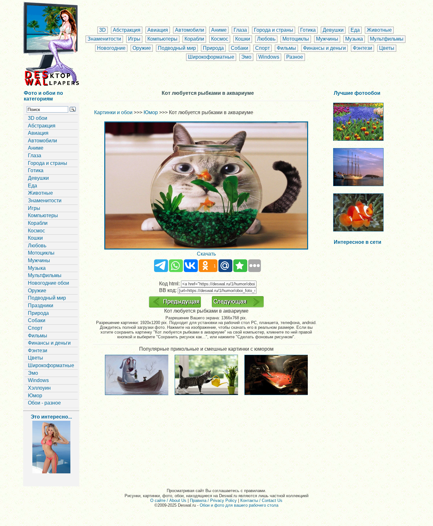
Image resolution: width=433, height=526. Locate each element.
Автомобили (189, 30)
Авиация (157, 30)
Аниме (219, 30)
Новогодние (111, 48)
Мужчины (327, 39)
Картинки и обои (113, 112)
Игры (134, 39)
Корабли (194, 39)
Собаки (239, 48)
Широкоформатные (211, 57)
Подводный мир (177, 48)
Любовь (266, 39)
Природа (213, 48)
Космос (219, 39)
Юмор (35, 395)
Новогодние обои (48, 283)
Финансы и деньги (324, 48)
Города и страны (273, 30)
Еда (355, 30)
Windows (268, 57)
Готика (308, 30)
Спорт (262, 48)
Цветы (386, 48)
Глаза (240, 30)
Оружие (141, 48)
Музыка (354, 39)
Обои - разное (44, 403)
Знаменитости (104, 39)
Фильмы (286, 48)
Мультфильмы (387, 39)
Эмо (246, 57)
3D (102, 30)
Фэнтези (362, 48)
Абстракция (126, 30)
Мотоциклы (295, 39)
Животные (379, 30)
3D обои (37, 118)
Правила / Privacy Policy (213, 500)
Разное (294, 57)
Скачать (206, 254)
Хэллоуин (39, 388)
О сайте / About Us (168, 500)
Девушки (333, 30)
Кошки (242, 39)
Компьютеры (162, 39)
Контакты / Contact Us (261, 500)
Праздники (40, 305)
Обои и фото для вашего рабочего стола (239, 505)
